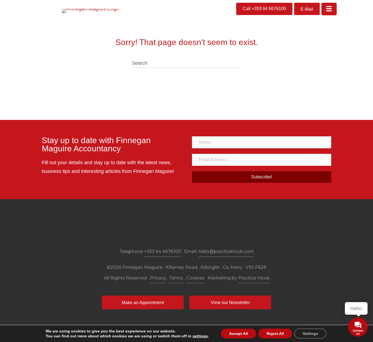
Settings (310, 333)
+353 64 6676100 (162, 251)
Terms (176, 278)
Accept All (238, 333)
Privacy (158, 278)
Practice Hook (254, 278)
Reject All (275, 333)
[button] (264, 9)
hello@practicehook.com (226, 251)
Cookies (195, 278)
